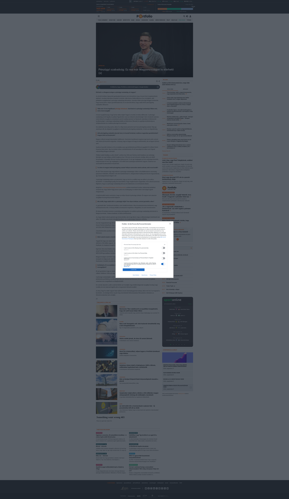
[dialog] (144, 249)
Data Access (144, 275)
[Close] (170, 224)
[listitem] (144, 244)
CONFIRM (133, 269)
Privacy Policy (153, 275)
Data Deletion (136, 275)
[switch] (163, 248)
